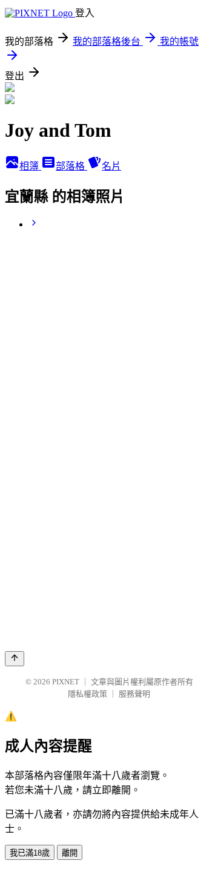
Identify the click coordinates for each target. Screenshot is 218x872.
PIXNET (65, 681)
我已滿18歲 (30, 852)
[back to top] (14, 658)
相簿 (30, 166)
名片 (111, 166)
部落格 (71, 166)
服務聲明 (134, 693)
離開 (70, 852)
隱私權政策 (87, 693)
